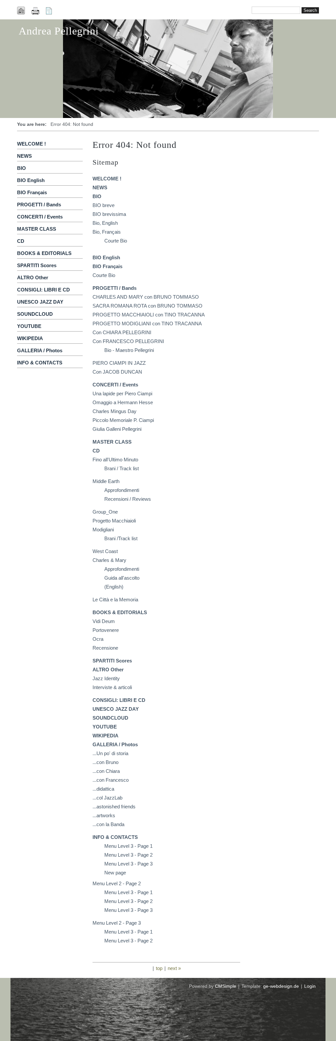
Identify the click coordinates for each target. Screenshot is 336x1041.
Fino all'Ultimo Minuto (115, 459)
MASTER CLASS (36, 229)
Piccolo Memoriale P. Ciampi (123, 420)
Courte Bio (115, 240)
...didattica (103, 789)
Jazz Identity (106, 678)
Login (310, 986)
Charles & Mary (109, 560)
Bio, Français (107, 232)
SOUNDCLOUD (35, 314)
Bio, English (105, 223)
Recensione (105, 648)
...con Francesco (111, 780)
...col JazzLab (107, 797)
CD (20, 241)
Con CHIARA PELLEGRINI (122, 332)
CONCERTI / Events (40, 217)
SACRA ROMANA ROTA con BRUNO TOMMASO (147, 306)
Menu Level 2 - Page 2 (117, 883)
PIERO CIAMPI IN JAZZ (119, 363)
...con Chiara (106, 771)
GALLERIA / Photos (39, 350)
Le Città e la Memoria (115, 599)
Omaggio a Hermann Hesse (123, 402)
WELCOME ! (31, 144)
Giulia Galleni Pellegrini (117, 429)
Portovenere (106, 630)
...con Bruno (105, 762)
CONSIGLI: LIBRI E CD (43, 289)
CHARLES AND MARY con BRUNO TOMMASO (146, 297)
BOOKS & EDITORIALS (44, 253)
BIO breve (104, 205)
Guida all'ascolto (121, 578)
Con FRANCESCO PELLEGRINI (128, 341)
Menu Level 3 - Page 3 (128, 864)
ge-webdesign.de (281, 986)
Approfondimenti (121, 490)
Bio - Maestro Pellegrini (129, 350)
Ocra (98, 639)
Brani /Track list (120, 538)
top (159, 968)
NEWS (24, 156)
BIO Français (32, 192)
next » (174, 968)
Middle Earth (106, 481)
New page (115, 872)
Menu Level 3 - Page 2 (128, 855)
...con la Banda (108, 824)
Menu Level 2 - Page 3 (117, 923)
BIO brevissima (109, 214)
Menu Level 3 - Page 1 (128, 846)
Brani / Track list (121, 468)
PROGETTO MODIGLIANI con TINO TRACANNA (147, 323)
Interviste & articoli (112, 687)
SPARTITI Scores (36, 265)
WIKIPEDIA (30, 338)
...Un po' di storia (110, 753)
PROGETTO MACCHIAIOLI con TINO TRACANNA (149, 314)
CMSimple (225, 986)
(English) (113, 587)
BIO (21, 168)
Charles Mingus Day (114, 411)
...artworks (104, 815)
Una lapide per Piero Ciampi (122, 393)
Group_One (105, 512)
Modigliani (103, 529)
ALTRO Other (32, 277)
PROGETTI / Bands (39, 204)
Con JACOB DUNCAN (117, 372)
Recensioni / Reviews (127, 499)
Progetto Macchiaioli (114, 520)
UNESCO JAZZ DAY (40, 302)
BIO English (31, 180)
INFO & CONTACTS (39, 362)
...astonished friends (114, 806)
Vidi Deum (104, 621)
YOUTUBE (29, 326)
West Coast (105, 551)
